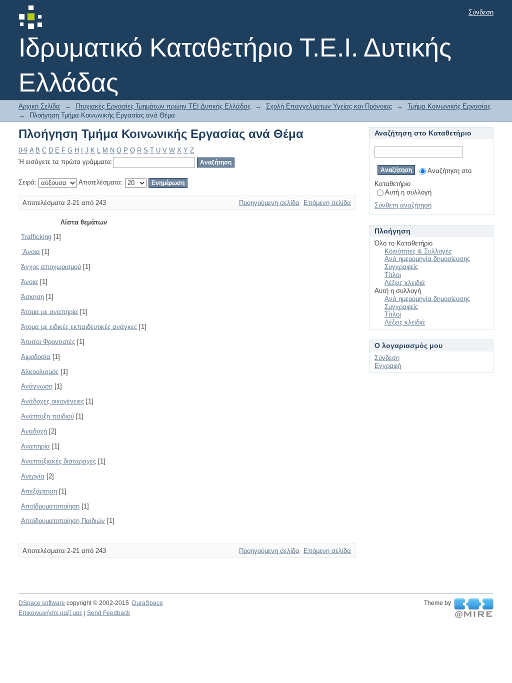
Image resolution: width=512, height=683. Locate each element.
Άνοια (29, 282)
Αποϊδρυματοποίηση (50, 506)
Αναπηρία (35, 446)
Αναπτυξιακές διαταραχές (58, 461)
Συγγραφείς (401, 266)
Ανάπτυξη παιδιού (47, 416)
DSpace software (41, 603)
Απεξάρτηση (39, 491)
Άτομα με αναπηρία (49, 312)
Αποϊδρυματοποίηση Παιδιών (63, 520)
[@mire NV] (474, 608)
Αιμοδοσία (35, 356)
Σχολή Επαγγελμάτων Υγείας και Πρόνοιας (329, 106)
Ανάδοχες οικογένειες (52, 401)
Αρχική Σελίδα (39, 106)
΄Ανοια (30, 252)
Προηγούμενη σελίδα (269, 202)
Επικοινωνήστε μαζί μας (50, 613)
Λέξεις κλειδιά (404, 282)
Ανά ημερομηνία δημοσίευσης (427, 258)
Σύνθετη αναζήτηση (403, 205)
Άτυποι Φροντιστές (48, 342)
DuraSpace (147, 603)
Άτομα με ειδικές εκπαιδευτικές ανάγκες (79, 326)
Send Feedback (108, 613)
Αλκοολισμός (39, 372)
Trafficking (36, 236)
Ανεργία (32, 476)
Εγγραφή (387, 366)
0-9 (23, 150)
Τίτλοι (392, 274)
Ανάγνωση (36, 386)
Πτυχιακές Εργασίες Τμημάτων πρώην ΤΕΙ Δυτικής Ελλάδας (163, 106)
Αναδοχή (34, 431)
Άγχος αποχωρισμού (51, 266)
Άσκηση (32, 296)
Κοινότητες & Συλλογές (418, 251)
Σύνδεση (481, 12)
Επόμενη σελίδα (327, 202)
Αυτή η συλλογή (408, 192)
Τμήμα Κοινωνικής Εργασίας (449, 106)
